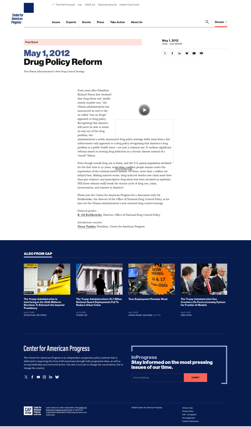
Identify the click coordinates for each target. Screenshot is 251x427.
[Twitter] (26, 377)
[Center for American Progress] (29, 13)
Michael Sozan (30, 315)
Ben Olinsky (41, 315)
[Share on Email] (194, 53)
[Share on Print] (201, 53)
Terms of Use (187, 408)
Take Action (117, 22)
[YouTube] (38, 377)
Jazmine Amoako (135, 315)
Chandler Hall (81, 315)
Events (86, 22)
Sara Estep (147, 315)
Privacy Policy (188, 411)
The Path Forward (65, 4)
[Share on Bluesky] (187, 53)
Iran (80, 4)
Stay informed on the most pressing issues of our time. (172, 362)
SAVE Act (90, 4)
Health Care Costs (129, 4)
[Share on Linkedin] (179, 53)
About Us (136, 22)
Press (100, 22)
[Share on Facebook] (172, 53)
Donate (220, 22)
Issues (56, 22)
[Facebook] (32, 377)
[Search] (207, 23)
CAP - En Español (189, 414)
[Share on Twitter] (165, 53)
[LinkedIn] (50, 377)
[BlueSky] (57, 377)
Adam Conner (186, 315)
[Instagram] (44, 377)
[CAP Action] (33, 411)
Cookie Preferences (190, 421)
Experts (71, 22)
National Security (107, 4)
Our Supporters (188, 418)
